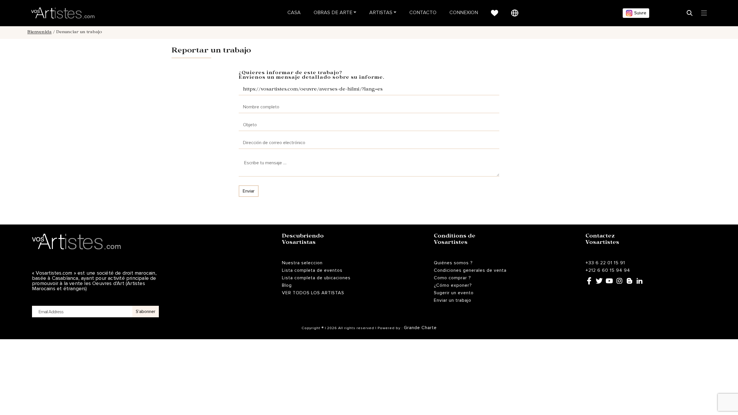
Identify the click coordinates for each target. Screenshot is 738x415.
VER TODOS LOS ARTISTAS (313, 292)
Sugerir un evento (454, 292)
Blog (287, 285)
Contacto (422, 12)
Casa (294, 12)
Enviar (249, 191)
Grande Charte (420, 327)
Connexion (463, 12)
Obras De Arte (333, 12)
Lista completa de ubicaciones (316, 278)
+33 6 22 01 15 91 (605, 263)
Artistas (380, 12)
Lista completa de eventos (312, 270)
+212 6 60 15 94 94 (607, 270)
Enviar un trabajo (452, 300)
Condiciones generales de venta (470, 270)
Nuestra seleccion (302, 263)
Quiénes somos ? (453, 263)
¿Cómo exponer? (453, 285)
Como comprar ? (452, 278)
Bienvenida (39, 33)
